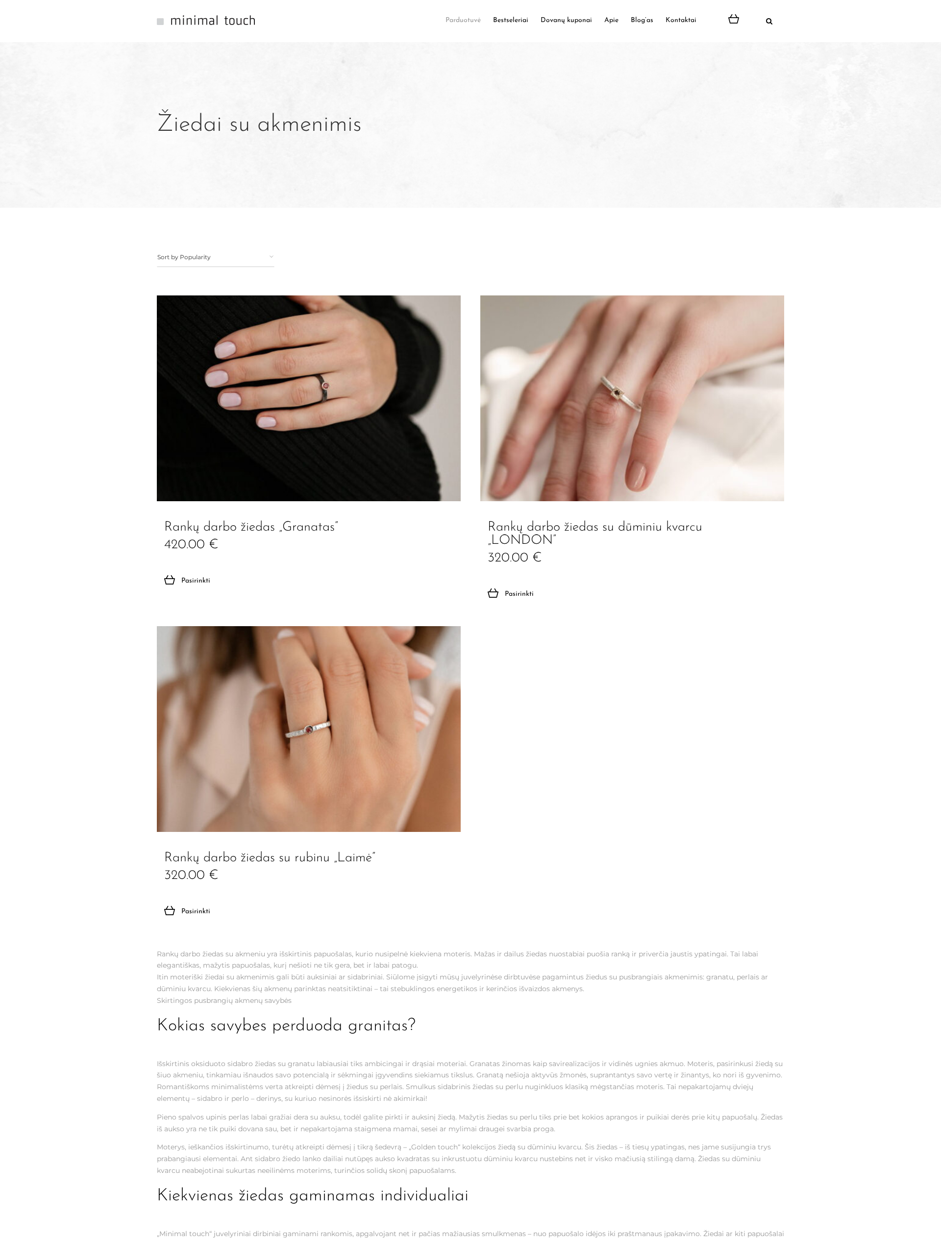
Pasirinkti (195, 580)
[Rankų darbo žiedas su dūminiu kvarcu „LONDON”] (632, 398)
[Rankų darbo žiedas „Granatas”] (309, 398)
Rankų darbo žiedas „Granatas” (251, 527)
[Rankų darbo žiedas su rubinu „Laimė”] (309, 729)
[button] (759, 20)
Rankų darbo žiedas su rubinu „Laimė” (269, 858)
